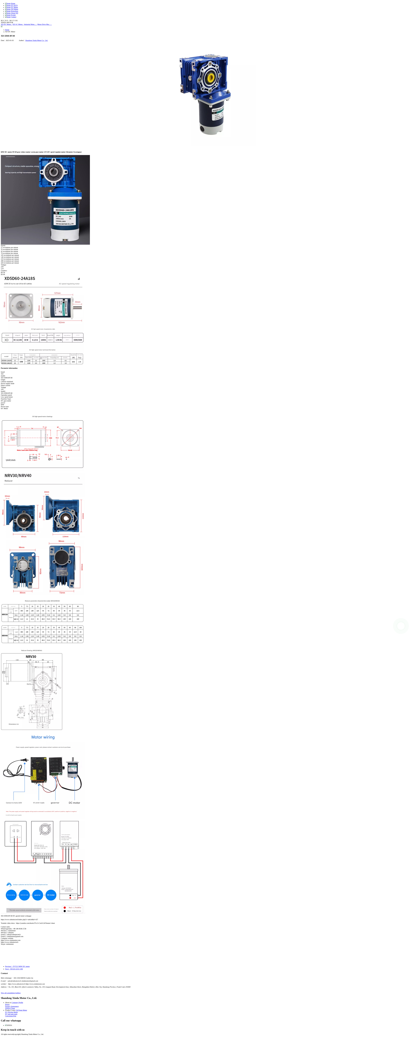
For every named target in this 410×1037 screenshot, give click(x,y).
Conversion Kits (10, 1016)
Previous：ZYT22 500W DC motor (17, 966)
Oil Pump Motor (21, 1010)
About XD (14, 13)
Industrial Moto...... (30, 24)
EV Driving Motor (11, 1012)
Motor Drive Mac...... (44, 24)
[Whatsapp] (401, 626)
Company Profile (17, 1002)
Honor (7, 1004)
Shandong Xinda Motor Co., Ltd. (36, 40)
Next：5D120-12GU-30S (14, 969)
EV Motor (14, 7)
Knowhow (14, 11)
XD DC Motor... (6, 24)
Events (13, 15)
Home (13, 3)
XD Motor (14, 9)
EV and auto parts (11, 1014)
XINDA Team (10, 1008)
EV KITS (14, 5)
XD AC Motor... (18, 24)
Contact (13, 17)
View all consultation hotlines (11, 993)
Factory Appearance (12, 1006)
